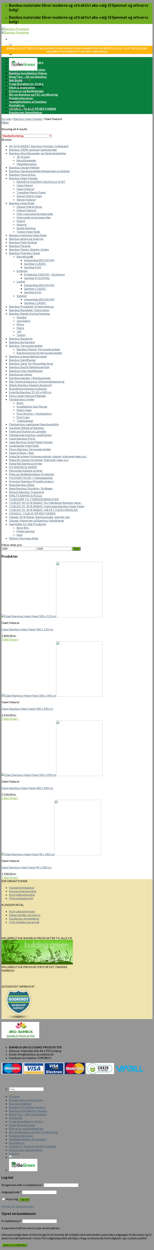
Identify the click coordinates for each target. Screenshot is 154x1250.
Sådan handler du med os (24, 915)
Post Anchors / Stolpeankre (34, 413)
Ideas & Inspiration (22, 87)
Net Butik (15, 80)
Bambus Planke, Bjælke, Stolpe (29, 249)
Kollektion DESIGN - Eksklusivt (44, 274)
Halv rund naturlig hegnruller (35, 214)
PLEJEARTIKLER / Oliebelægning (31, 477)
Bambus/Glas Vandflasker (26, 371)
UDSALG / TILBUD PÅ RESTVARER (32, 108)
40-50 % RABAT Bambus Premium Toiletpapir (39, 146)
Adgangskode (11, 1192)
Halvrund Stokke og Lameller (27, 431)
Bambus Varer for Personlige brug (31, 363)
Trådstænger (25, 420)
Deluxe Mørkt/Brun (29, 206)
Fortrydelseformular (22, 911)
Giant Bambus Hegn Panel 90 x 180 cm (26, 867)
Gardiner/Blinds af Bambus (26, 428)
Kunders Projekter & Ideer (27, 69)
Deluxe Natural (26, 210)
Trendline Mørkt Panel (31, 192)
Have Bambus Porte (22, 438)
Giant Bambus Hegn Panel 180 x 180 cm (27, 708)
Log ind (24, 1199)
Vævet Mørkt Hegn (29, 196)
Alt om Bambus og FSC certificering (33, 94)
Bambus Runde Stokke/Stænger (29, 313)
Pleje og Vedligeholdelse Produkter (31, 474)
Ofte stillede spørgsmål (24, 922)
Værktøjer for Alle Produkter (27, 524)
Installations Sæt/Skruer (32, 406)
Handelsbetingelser (21, 887)
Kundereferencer (21, 98)
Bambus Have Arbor (22, 174)
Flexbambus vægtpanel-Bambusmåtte (34, 424)
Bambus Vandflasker (22, 360)
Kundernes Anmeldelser (25, 112)
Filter (76, 548)
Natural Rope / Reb (21, 452)
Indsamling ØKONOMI (39, 260)
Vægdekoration (27, 164)
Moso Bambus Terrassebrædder (30, 449)
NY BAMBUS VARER (23, 467)
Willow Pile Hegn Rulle (23, 538)
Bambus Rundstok (21, 338)
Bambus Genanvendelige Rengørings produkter (39, 171)
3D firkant (23, 157)
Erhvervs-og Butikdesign (26, 91)
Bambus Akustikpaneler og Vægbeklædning (37, 153)
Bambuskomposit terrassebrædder (39, 353)
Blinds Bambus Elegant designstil (30, 385)
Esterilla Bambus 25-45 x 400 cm (30, 392)
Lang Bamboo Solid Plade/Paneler (31, 442)
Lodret (21, 281)
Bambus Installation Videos (28, 73)
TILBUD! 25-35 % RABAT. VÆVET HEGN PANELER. (43, 510)
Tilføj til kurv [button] (10, 639)
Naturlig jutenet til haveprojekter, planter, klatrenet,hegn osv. (48, 456)
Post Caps (23, 417)
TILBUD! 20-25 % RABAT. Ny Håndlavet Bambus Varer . (45, 502)
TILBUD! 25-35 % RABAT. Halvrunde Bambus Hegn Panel (46, 506)
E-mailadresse (12, 1221)
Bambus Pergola (19, 246)
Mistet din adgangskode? (18, 1206)
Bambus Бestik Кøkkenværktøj (29, 367)
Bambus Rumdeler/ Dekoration (29, 310)
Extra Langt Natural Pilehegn (27, 395)
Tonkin (21, 335)
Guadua (21, 317)
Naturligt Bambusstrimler (25, 463)
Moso (20, 324)
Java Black (23, 320)
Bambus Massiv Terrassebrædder (38, 349)
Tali (19, 331)
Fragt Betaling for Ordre (26, 84)
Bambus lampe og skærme (26, 238)
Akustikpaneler (26, 160)
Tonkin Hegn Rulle (28, 231)
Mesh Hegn (24, 410)
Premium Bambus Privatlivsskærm (31, 481)
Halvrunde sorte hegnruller (34, 217)
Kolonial (22, 271)
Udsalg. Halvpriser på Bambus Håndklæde (36, 520)
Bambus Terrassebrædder (26, 345)
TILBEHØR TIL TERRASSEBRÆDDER (34, 499)
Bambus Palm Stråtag (23, 242)
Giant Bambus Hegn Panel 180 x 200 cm (27, 788)
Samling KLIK (32, 267)
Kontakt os (17, 105)
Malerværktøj (26, 531)
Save (20, 534)
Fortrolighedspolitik (22, 894)
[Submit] (10, 54)
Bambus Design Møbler (24, 167)
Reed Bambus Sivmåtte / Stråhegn (31, 488)
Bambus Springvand (22, 342)
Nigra (20, 328)
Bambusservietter (20, 374)
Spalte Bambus (26, 228)
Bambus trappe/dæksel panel (28, 356)
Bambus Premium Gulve (24, 253)
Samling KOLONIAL (37, 278)
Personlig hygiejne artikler (26, 470)
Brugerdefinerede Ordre (26, 62)
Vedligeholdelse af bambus (28, 101)
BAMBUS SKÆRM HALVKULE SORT (41, 181)
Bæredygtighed (20, 66)
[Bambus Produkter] (15, 30)
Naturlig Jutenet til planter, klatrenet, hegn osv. (39, 460)
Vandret (22, 295)
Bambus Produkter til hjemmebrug (31, 306)
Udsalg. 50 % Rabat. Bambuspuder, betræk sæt (39, 517)
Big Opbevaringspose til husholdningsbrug (36, 381)
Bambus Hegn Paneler (27, 119)
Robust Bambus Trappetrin (26, 492)
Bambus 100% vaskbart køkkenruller (33, 149)
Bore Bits (23, 527)
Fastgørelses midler (21, 399)
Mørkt (21, 221)
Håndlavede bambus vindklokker (30, 435)
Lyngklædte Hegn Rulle (24, 445)
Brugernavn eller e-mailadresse (22, 1185)
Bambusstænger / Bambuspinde (30, 378)
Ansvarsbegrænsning (22, 891)
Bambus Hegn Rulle (21, 203)
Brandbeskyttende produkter (28, 388)
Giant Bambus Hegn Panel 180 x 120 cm (27, 629)
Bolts (20, 403)
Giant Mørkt (25, 185)
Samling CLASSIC (35, 263)
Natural (21, 224)
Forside (14, 59)
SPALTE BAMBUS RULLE (25, 495)
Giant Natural (25, 189)
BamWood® (25, 256)
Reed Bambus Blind (21, 485)
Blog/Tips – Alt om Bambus (28, 76)
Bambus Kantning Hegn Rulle (28, 235)
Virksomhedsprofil (21, 898)
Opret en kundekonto (14, 1245)
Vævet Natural (26, 199)
